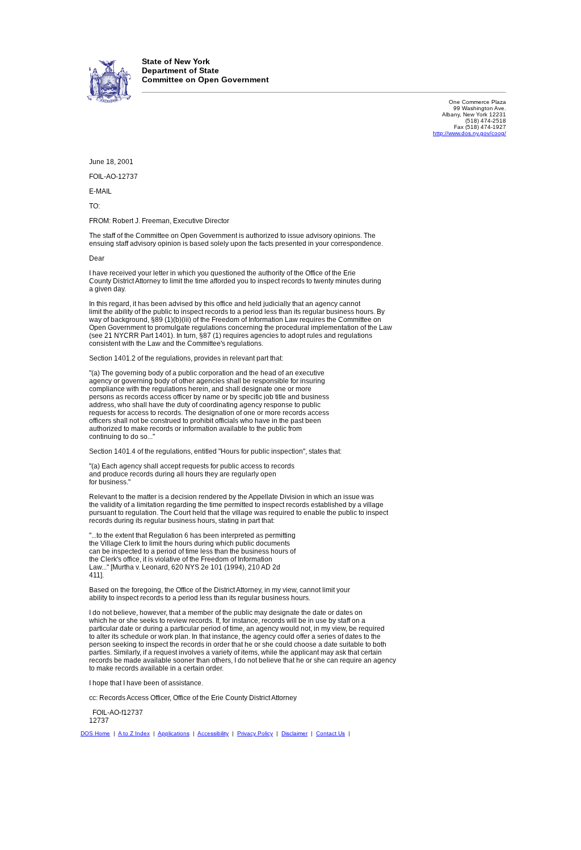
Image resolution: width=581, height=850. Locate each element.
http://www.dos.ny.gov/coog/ (469, 133)
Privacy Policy (255, 733)
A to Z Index (134, 733)
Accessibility (213, 733)
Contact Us (330, 733)
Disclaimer (294, 733)
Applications (174, 733)
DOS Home (95, 733)
